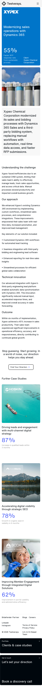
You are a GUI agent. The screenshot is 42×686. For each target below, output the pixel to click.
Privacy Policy (28, 628)
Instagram (6, 625)
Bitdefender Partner (10, 617)
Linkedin (5, 623)
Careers (32, 617)
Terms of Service (29, 625)
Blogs (24, 617)
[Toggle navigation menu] (37, 3)
